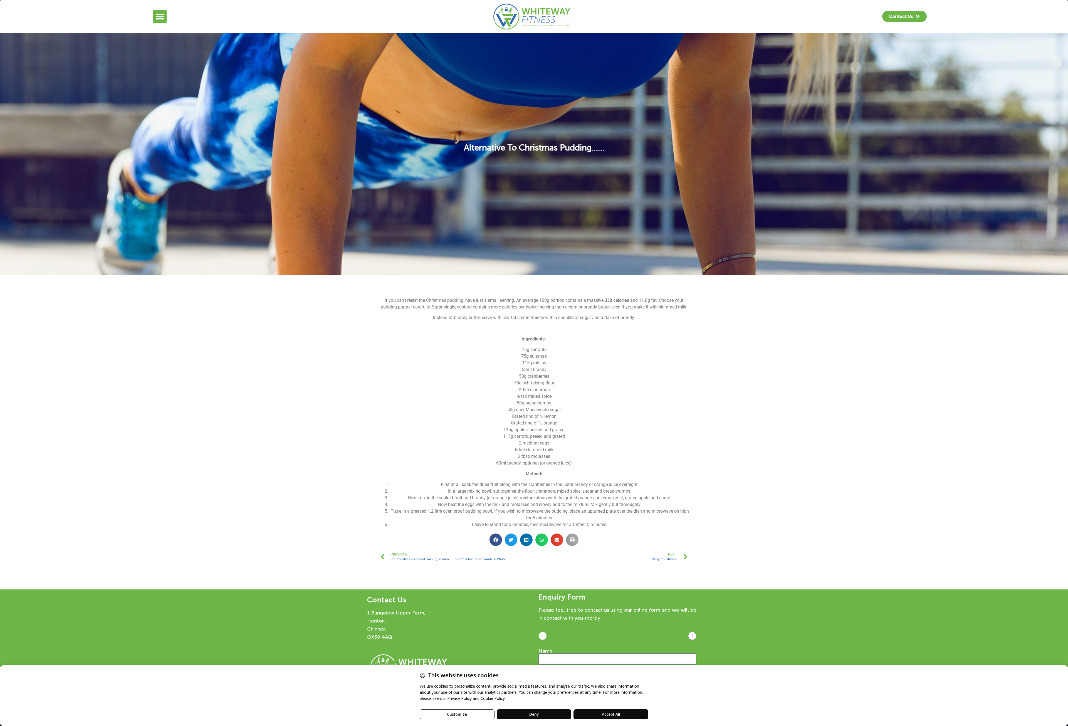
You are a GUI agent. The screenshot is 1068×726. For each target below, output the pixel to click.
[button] (160, 16)
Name (545, 650)
